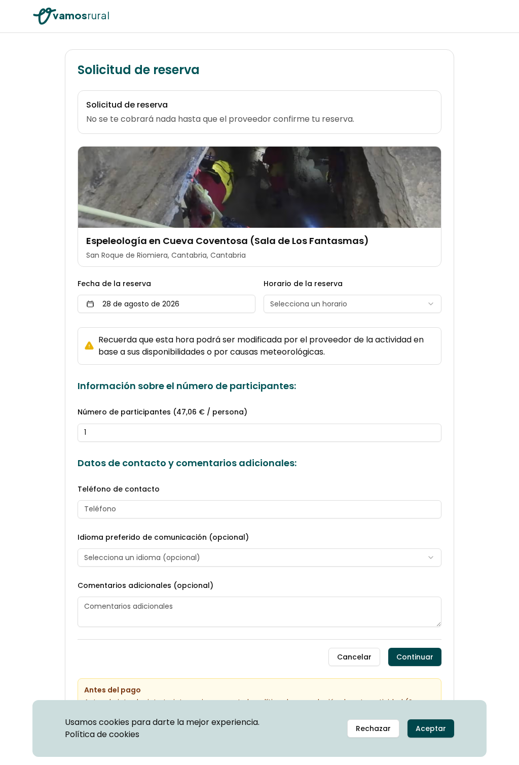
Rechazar (373, 728)
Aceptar (431, 728)
